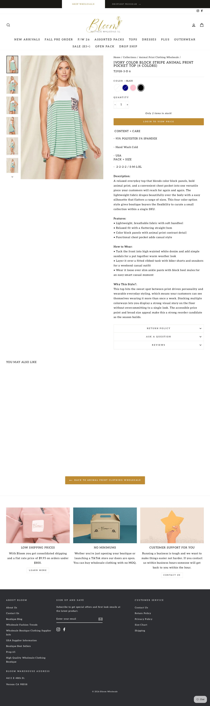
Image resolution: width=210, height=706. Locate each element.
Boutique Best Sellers (18, 646)
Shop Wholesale (83, 4)
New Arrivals (27, 39)
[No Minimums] (105, 525)
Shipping (140, 630)
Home (117, 57)
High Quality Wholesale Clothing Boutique (26, 660)
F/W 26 (84, 39)
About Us (11, 607)
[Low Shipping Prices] (38, 525)
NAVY (125, 87)
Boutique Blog (14, 619)
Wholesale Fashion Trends (22, 625)
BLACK (141, 87)
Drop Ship (128, 46)
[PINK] (26, 451)
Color (123, 81)
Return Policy (159, 328)
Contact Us (172, 575)
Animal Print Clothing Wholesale (159, 57)
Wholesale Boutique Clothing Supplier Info (28, 632)
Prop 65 (11, 652)
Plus (165, 39)
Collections (129, 57)
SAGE (117, 87)
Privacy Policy (144, 619)
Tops (133, 39)
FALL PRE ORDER (59, 39)
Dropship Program (126, 4)
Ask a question (158, 336)
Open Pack (105, 46)
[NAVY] (22, 451)
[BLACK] (30, 451)
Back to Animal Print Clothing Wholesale (107, 480)
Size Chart (141, 625)
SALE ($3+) (82, 46)
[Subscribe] (101, 619)
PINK (133, 87)
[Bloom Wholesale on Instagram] (58, 629)
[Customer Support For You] (172, 525)
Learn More (38, 570)
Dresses (149, 39)
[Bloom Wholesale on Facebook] (64, 629)
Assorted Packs (109, 39)
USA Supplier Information (21, 640)
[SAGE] (18, 451)
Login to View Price (158, 122)
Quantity (121, 97)
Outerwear (185, 39)
